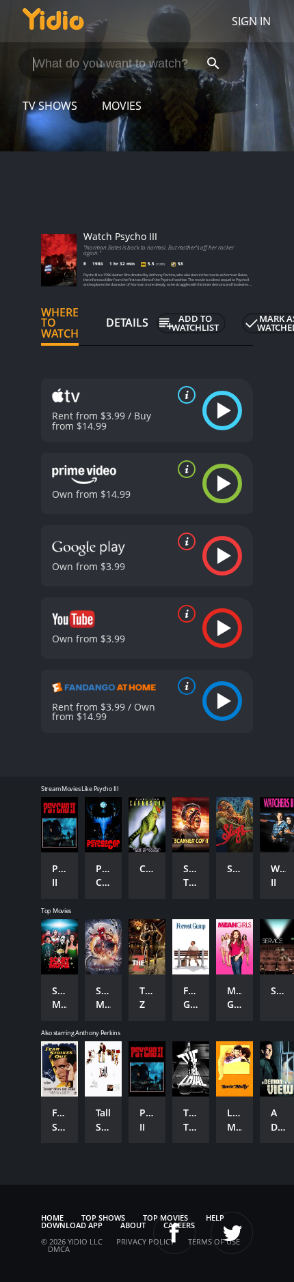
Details (127, 322)
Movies (122, 105)
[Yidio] (53, 21)
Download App (72, 1225)
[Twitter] (232, 1233)
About (133, 1225)
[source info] (184, 395)
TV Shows (50, 105)
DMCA (59, 1249)
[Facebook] (174, 1233)
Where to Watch (60, 323)
